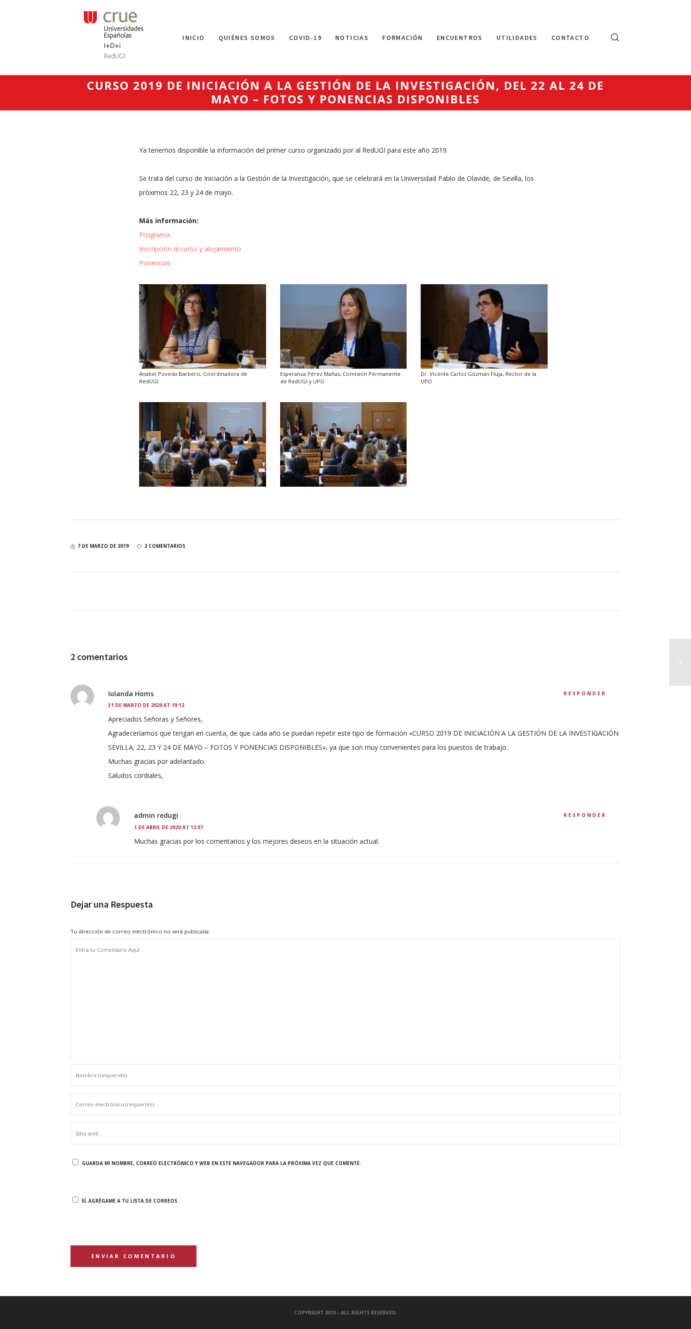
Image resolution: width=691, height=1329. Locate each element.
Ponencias (155, 262)
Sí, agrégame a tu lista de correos (128, 1200)
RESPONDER (585, 693)
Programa (154, 234)
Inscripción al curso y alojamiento (190, 248)
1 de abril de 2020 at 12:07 (168, 827)
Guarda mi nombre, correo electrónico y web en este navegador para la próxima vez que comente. (221, 1163)
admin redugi (156, 815)
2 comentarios (164, 546)
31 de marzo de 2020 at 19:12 (146, 705)
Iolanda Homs (131, 693)
